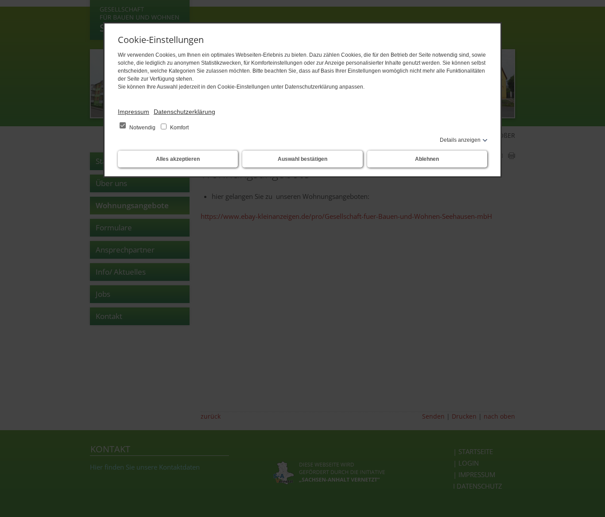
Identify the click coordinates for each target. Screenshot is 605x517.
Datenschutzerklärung (184, 111)
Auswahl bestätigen (302, 159)
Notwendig (142, 127)
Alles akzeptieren (178, 159)
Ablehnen (427, 159)
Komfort (179, 127)
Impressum (133, 111)
